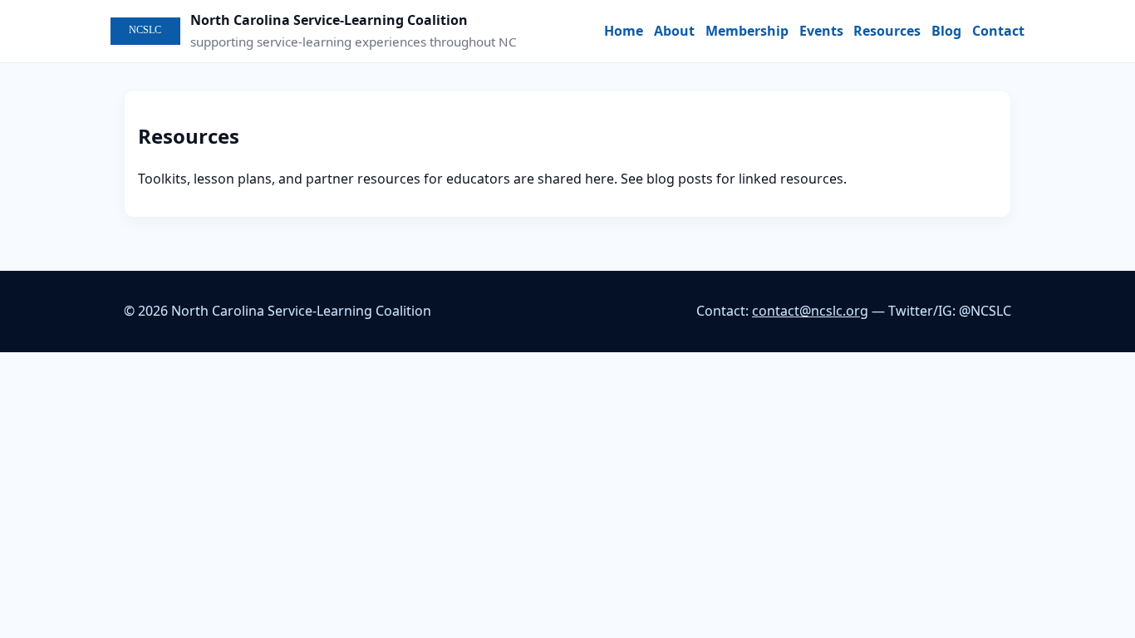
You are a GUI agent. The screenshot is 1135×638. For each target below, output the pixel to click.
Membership (747, 31)
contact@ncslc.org (810, 311)
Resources (887, 31)
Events (821, 31)
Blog (946, 31)
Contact (998, 31)
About (674, 31)
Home (623, 31)
